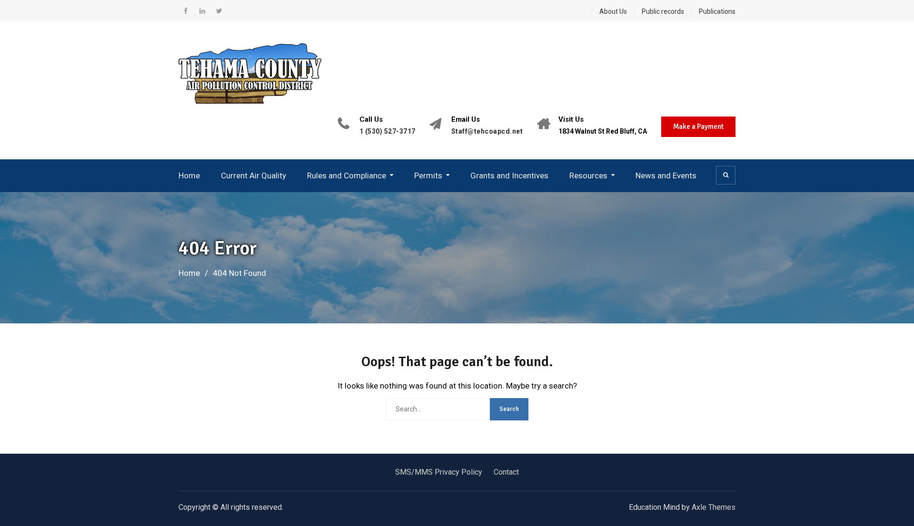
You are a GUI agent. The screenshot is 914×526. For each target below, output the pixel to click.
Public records (663, 11)
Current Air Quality (253, 175)
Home (189, 175)
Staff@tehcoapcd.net (487, 131)
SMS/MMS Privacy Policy (438, 472)
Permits (428, 175)
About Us (613, 11)
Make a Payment (698, 126)
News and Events (666, 175)
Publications (717, 11)
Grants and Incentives (509, 175)
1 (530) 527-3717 (387, 131)
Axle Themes (713, 507)
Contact (506, 472)
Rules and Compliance (346, 175)
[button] (725, 175)
